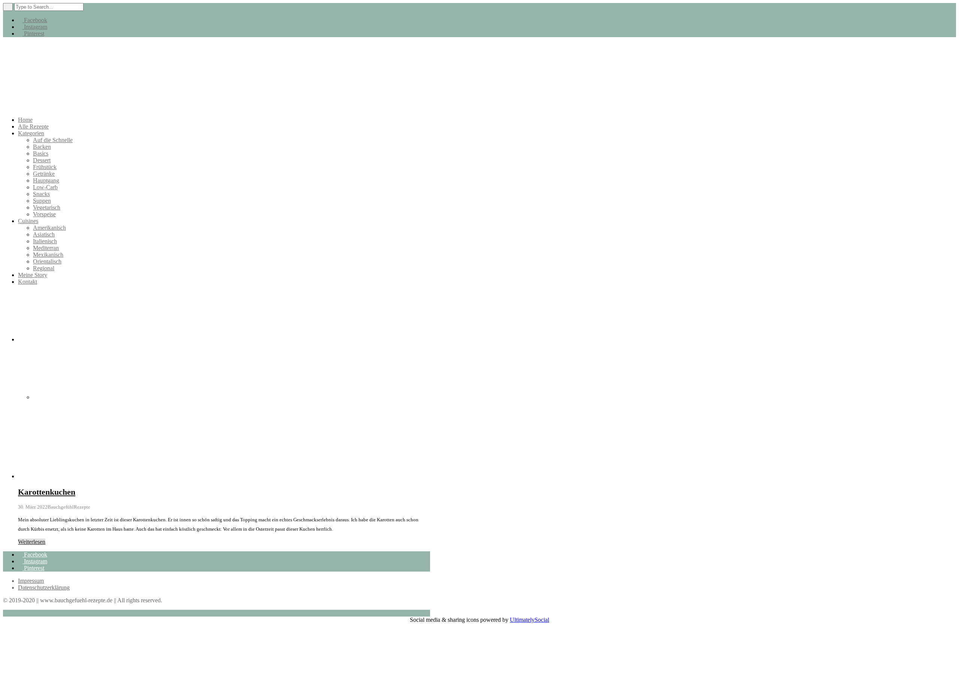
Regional (43, 268)
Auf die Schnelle (53, 140)
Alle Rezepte (33, 126)
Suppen (42, 201)
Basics (40, 153)
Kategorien (31, 133)
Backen (42, 147)
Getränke (44, 174)
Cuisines (28, 221)
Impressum (31, 581)
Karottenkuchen (46, 492)
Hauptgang (46, 180)
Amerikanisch (49, 228)
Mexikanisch (48, 254)
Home (25, 120)
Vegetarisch (46, 207)
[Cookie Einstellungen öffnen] (59, 677)
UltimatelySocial (529, 620)
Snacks (41, 194)
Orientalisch (47, 261)
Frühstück (45, 167)
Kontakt (27, 281)
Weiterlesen (31, 542)
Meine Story (32, 275)
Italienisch (45, 241)
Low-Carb (45, 187)
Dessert (42, 160)
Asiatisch (44, 234)
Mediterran (46, 248)
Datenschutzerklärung (44, 587)
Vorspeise (44, 214)
